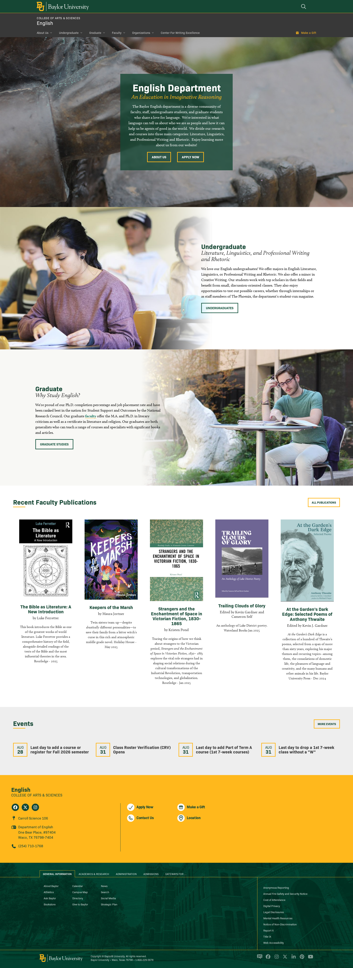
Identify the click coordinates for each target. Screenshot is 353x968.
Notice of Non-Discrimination (280, 924)
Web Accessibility (273, 942)
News (104, 886)
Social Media (108, 898)
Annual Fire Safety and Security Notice (285, 893)
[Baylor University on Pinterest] (301, 958)
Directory (77, 898)
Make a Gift (308, 33)
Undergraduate (69, 33)
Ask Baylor (50, 898)
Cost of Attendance (274, 900)
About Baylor (51, 886)
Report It (268, 930)
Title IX (267, 936)
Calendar (77, 886)
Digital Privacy (271, 906)
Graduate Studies (54, 444)
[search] (304, 6)
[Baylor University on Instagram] (276, 958)
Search (105, 892)
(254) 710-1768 (30, 845)
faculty (90, 416)
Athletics (49, 892)
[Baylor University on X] (284, 958)
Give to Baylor (80, 904)
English (45, 22)
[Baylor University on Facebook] (267, 958)
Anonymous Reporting (276, 887)
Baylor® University (114, 956)
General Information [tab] (57, 874)
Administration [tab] (126, 874)
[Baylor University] (62, 6)
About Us (42, 33)
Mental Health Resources (277, 918)
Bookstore (50, 904)
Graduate (95, 33)
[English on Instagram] (35, 807)
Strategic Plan (109, 904)
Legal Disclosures (273, 912)
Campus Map (80, 892)
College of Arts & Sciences (58, 18)
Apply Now (190, 157)
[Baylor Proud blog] (259, 958)
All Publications (324, 502)
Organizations (141, 33)
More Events (327, 724)
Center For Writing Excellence (180, 33)
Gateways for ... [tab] (176, 874)
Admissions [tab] (151, 874)
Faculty (117, 33)
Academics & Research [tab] (94, 874)
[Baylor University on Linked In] (293, 958)
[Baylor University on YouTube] (309, 958)
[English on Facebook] (15, 807)
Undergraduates (219, 308)
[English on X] (25, 807)
